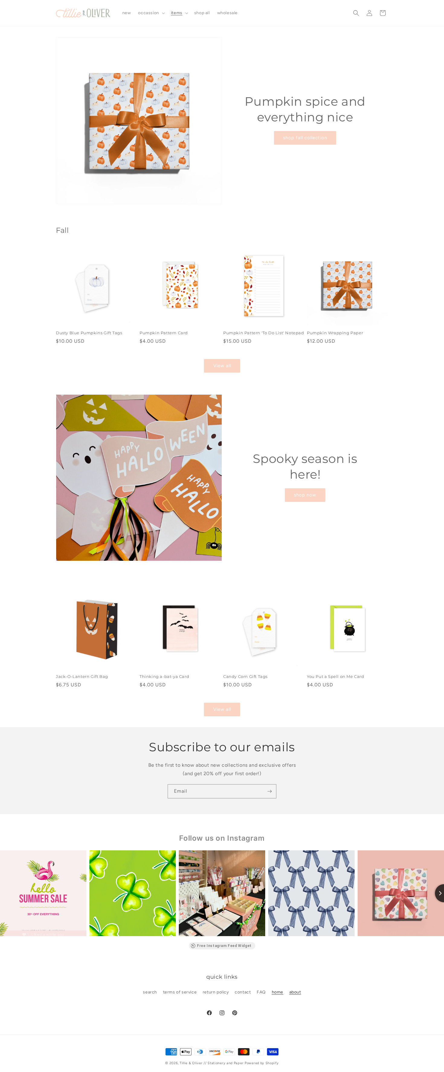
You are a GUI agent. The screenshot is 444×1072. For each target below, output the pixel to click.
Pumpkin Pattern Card (164, 332)
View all (222, 365)
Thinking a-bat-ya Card (164, 676)
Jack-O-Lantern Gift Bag (82, 676)
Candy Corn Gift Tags (245, 676)
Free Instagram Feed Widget (224, 946)
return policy (216, 992)
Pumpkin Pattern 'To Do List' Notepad (263, 332)
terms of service (180, 992)
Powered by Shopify (262, 1063)
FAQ (261, 992)
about (295, 992)
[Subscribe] (269, 791)
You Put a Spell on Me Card (335, 676)
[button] (150, 13)
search (150, 992)
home (277, 992)
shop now (305, 495)
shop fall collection (305, 137)
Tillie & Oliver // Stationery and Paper (211, 1063)
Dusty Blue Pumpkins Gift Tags (89, 332)
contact (243, 992)
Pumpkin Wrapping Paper (335, 332)
